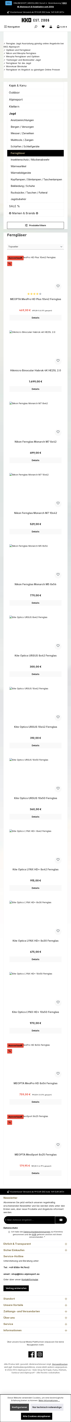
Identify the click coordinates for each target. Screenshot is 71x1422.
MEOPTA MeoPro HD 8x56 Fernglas (35, 1083)
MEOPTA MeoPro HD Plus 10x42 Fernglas (35, 299)
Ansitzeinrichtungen (22, 120)
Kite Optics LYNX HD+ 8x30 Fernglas (35, 940)
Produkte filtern (37, 225)
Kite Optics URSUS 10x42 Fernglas (35, 726)
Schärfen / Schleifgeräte (25, 146)
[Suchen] (36, 27)
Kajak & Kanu (17, 85)
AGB (34, 1234)
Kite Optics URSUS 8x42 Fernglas (36, 655)
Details (35, 317)
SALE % (14, 206)
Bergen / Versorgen (22, 126)
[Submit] (61, 1220)
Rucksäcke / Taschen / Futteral (29, 192)
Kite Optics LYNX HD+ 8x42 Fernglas (35, 869)
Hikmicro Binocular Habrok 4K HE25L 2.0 (35, 370)
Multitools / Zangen (22, 140)
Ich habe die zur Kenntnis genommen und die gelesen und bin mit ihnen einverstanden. (37, 1234)
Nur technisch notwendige (47, 1407)
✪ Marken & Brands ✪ (23, 213)
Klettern (14, 106)
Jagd (12, 113)
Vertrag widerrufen (16, 1288)
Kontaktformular (30, 1279)
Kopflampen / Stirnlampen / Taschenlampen (36, 179)
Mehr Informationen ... (49, 1400)
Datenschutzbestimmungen (36, 1232)
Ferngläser (18, 153)
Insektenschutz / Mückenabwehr (30, 159)
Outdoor (14, 92)
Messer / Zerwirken (22, 133)
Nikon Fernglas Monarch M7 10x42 (35, 512)
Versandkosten (59, 1364)
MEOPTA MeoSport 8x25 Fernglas (36, 1154)
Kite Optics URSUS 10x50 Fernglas (35, 798)
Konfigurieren (19, 1407)
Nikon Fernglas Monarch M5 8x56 (35, 584)
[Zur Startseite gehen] (35, 20)
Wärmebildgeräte (21, 172)
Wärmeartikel (18, 166)
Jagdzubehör (18, 199)
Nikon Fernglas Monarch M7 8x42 (36, 441)
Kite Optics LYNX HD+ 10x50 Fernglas (35, 1012)
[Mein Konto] (51, 27)
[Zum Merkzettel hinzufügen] (58, 286)
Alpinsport (16, 99)
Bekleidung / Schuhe (23, 186)
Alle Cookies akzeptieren (36, 1416)
